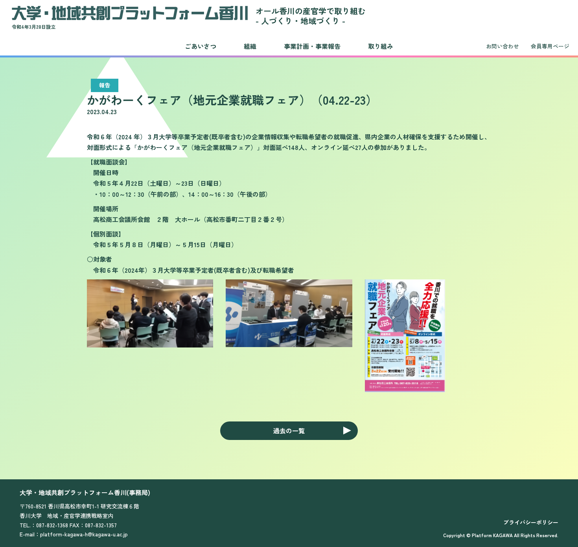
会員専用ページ (550, 46)
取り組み (380, 46)
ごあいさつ (200, 46)
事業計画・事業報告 (312, 46)
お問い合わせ (502, 46)
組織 (250, 46)
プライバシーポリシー (530, 522)
